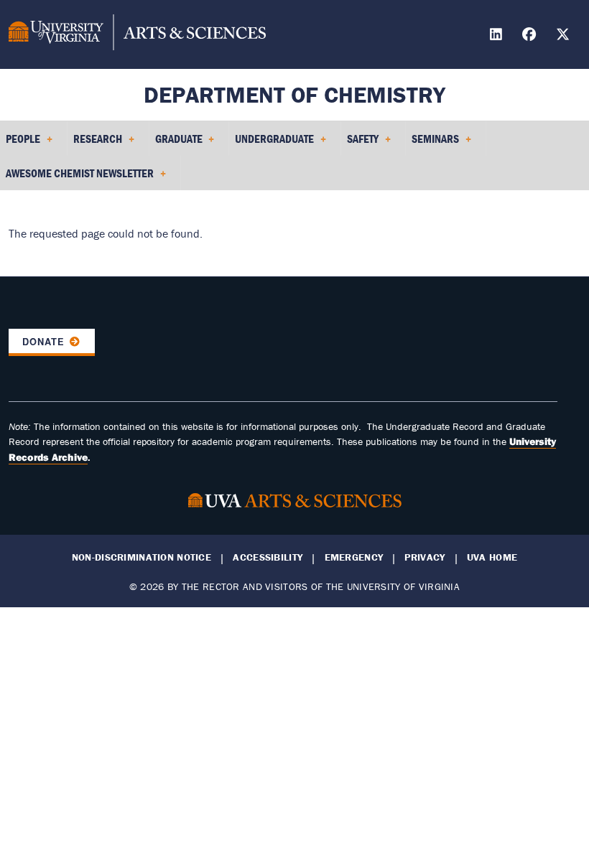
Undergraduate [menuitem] (271, 143)
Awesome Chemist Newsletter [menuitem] (77, 178)
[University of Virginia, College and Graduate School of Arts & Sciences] (137, 34)
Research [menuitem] (95, 143)
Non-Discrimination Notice (141, 557)
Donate (43, 341)
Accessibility (267, 557)
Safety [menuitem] (360, 143)
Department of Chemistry (294, 94)
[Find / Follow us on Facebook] (530, 36)
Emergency (354, 557)
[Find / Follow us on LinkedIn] (498, 36)
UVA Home (492, 557)
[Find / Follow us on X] (564, 36)
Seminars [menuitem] (432, 143)
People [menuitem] (20, 143)
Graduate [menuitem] (176, 143)
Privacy (424, 557)
